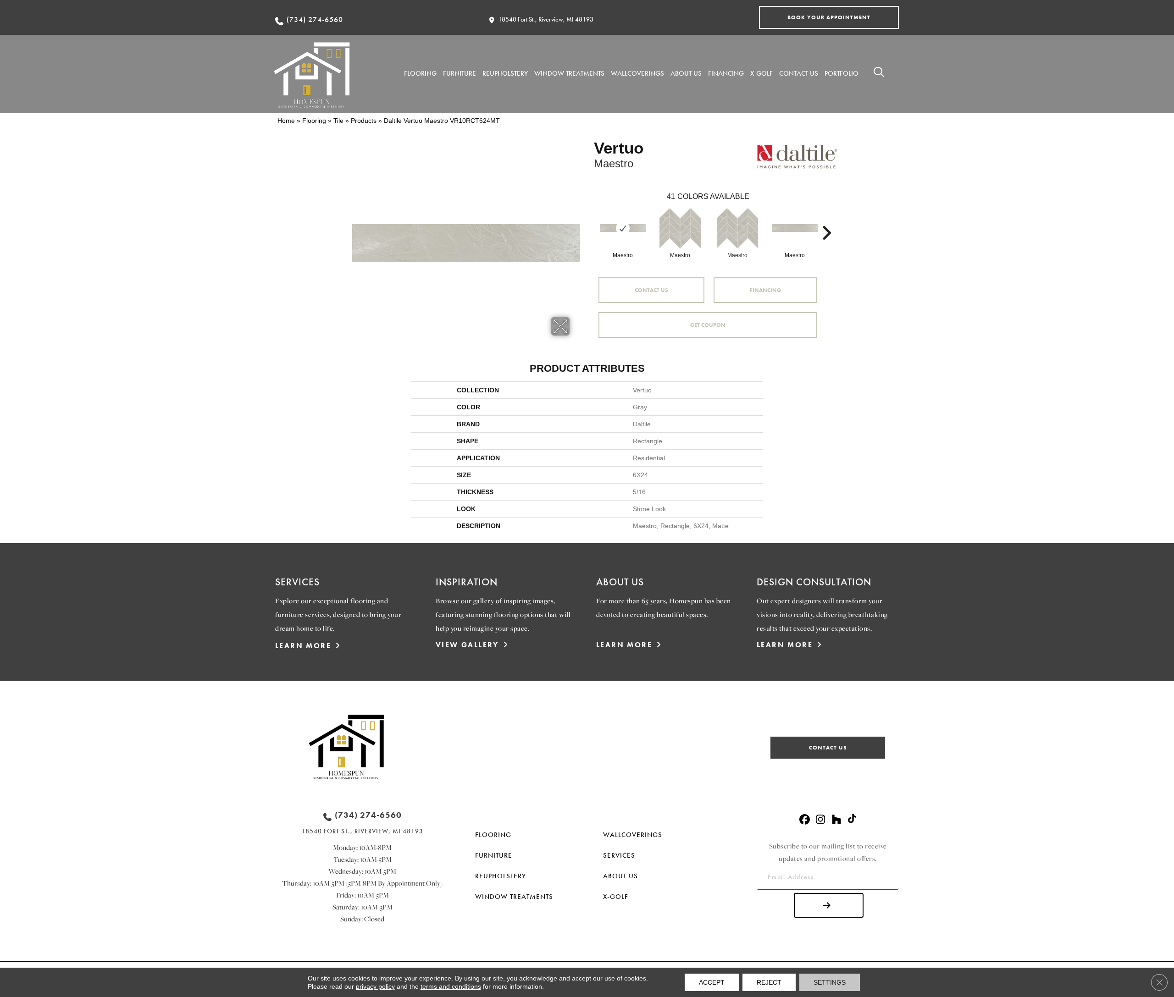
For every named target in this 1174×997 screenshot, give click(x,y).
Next (826, 219)
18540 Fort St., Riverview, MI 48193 (546, 19)
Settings (830, 982)
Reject (769, 982)
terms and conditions (451, 986)
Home (286, 120)
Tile (338, 120)
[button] (829, 17)
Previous (589, 219)
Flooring (314, 120)
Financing (765, 290)
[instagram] (820, 820)
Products (364, 120)
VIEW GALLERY (467, 645)
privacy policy (375, 986)
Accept (712, 982)
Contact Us (651, 290)
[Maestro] (623, 228)
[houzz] (836, 820)
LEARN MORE (303, 646)
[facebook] (804, 820)
